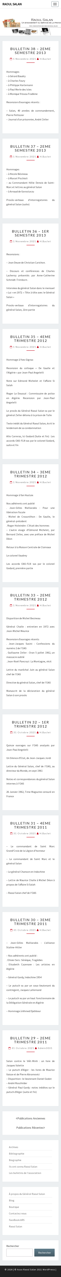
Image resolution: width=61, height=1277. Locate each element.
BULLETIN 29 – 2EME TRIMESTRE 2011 (30, 1040)
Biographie (15, 1160)
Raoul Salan (12, 4)
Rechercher (12, 1246)
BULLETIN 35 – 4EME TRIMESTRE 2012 (30, 338)
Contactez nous (18, 1213)
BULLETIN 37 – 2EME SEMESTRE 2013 (30, 148)
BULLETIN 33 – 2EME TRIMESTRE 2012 (30, 597)
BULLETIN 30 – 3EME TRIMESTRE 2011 (30, 922)
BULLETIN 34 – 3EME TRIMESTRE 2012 (30, 474)
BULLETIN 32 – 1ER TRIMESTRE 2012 (30, 724)
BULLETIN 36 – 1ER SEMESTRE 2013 (30, 233)
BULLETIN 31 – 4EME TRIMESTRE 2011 (30, 825)
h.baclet (45, 58)
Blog (11, 1200)
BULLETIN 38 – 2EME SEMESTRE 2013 (30, 51)
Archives (13, 1147)
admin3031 (45, 1048)
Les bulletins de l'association (25, 1173)
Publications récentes (29, 1127)
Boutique (14, 1207)
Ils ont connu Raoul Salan (23, 1166)
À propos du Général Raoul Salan (27, 1194)
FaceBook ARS (17, 1220)
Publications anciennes (31, 1118)
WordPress (49, 1269)
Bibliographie (16, 1153)
